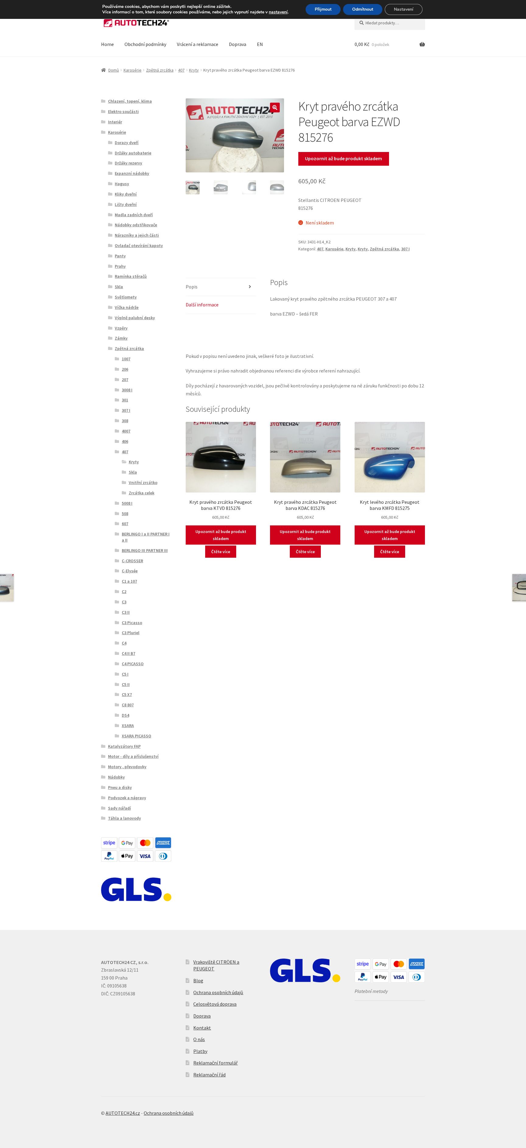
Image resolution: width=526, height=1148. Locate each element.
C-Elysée (130, 571)
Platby (200, 1051)
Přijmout (323, 9)
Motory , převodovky (127, 766)
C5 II (126, 684)
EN (260, 44)
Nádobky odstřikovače (136, 225)
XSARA (128, 725)
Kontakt (202, 1028)
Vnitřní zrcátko (143, 482)
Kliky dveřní (126, 194)
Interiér (115, 122)
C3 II (126, 612)
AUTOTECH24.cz (123, 1113)
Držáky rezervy (128, 163)
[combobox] (390, 23)
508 (125, 513)
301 (125, 400)
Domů (113, 70)
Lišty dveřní (126, 204)
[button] (275, 107)
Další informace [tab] (202, 305)
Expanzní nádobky (132, 173)
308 (125, 420)
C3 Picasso (132, 622)
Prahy (120, 266)
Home (107, 44)
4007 (126, 431)
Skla (119, 286)
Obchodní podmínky (145, 44)
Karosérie (133, 70)
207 (125, 379)
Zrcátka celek (141, 493)
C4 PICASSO (133, 663)
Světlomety (126, 297)
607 (125, 523)
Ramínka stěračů (131, 276)
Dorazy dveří (127, 142)
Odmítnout (362, 9)
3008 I (127, 390)
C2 (124, 591)
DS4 (125, 715)
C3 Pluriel (130, 632)
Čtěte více (220, 551)
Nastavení (403, 9)
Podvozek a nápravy (127, 797)
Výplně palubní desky (135, 317)
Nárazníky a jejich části (137, 235)
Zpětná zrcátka (160, 70)
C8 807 (128, 705)
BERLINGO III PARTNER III (145, 550)
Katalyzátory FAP (124, 746)
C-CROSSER (132, 560)
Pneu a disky (120, 787)
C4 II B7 (128, 653)
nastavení (278, 12)
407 (181, 70)
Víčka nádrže (127, 307)
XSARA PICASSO (136, 736)
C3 (124, 602)
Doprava (237, 44)
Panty (120, 256)
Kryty (194, 70)
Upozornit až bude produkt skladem (343, 158)
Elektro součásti (123, 111)
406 (125, 441)
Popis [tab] (192, 287)
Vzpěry (121, 328)
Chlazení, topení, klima (130, 101)
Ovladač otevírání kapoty (139, 245)
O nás (199, 1039)
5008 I (127, 503)
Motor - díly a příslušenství (133, 756)
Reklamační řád (209, 1075)
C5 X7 (127, 694)
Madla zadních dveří (134, 214)
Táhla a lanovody (124, 818)
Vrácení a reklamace (197, 44)
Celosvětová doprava (215, 1004)
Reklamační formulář (215, 1063)
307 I (405, 249)
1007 (126, 359)
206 (125, 369)
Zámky (121, 338)
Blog (198, 980)
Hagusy (122, 183)
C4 (124, 643)
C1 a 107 (129, 581)
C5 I (125, 674)
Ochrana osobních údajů (218, 992)
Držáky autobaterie (133, 153)
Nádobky (116, 777)
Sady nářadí (119, 808)
